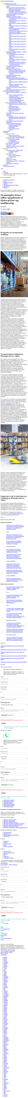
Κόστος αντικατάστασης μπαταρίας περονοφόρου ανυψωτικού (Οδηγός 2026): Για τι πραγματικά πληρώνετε (14, 639)
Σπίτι (4, 171)
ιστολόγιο (5, 172)
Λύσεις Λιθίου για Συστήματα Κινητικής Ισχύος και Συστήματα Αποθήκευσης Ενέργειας (13, 551)
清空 (8, 209)
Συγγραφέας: (3, 206)
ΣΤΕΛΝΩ (3, 723)
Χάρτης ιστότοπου (13, 864)
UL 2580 (25, 412)
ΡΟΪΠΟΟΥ (8, 404)
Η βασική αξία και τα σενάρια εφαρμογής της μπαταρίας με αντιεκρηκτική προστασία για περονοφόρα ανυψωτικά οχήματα (13, 565)
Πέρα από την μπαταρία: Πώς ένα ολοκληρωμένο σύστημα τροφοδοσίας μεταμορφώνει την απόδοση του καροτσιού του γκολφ (15, 536)
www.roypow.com (18, 513)
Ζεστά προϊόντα (4, 864)
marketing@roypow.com (13, 514)
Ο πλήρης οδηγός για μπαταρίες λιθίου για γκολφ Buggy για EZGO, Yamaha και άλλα (15, 610)
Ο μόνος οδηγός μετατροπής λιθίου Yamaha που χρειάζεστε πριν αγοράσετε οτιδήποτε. (14, 596)
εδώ (12, 728)
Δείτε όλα (3, 664)
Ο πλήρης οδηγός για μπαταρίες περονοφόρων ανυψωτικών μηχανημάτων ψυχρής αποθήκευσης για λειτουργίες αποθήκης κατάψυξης (15, 625)
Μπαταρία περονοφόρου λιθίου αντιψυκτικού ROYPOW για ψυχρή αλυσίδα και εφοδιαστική (14, 580)
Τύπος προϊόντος (5, 702)
